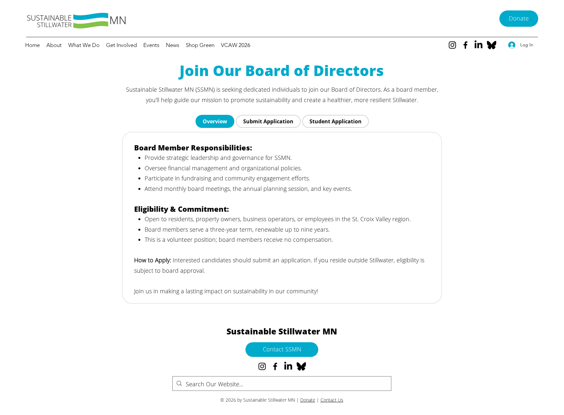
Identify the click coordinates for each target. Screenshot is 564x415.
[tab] (215, 121)
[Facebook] (465, 45)
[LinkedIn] (478, 45)
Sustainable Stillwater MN (282, 331)
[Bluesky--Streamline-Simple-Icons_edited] (491, 45)
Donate (307, 400)
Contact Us (332, 400)
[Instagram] (452, 45)
